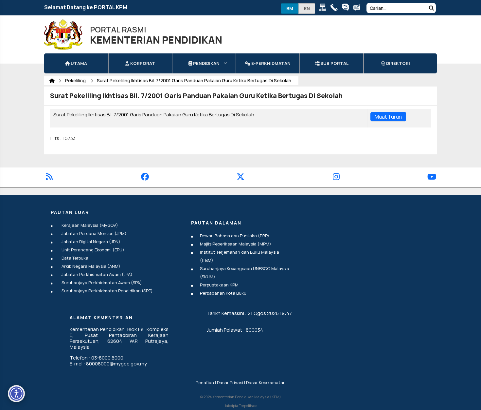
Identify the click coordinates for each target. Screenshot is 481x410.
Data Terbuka (75, 258)
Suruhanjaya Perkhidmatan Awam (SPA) (102, 282)
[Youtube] (431, 178)
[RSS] (49, 178)
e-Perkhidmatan (270, 63)
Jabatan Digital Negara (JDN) (91, 241)
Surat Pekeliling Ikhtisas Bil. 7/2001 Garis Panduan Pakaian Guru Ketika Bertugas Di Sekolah (194, 80)
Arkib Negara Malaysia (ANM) (91, 266)
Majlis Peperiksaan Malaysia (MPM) (235, 244)
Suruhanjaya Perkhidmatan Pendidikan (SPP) (107, 291)
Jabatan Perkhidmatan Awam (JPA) (97, 274)
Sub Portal (333, 63)
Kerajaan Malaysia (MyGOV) (90, 225)
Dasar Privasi (230, 382)
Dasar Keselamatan (266, 382)
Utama (78, 63)
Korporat (142, 63)
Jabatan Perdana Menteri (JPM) (94, 233)
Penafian (205, 382)
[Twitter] (240, 178)
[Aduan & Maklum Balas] (358, 8)
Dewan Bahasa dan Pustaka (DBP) (234, 236)
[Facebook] (145, 178)
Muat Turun (388, 116)
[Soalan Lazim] (347, 8)
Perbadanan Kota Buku (223, 293)
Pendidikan (206, 63)
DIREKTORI (397, 63)
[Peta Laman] (324, 8)
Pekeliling (76, 80)
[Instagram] (336, 178)
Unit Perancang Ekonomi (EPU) (93, 250)
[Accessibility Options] (16, 393)
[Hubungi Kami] (335, 8)
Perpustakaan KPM (219, 285)
